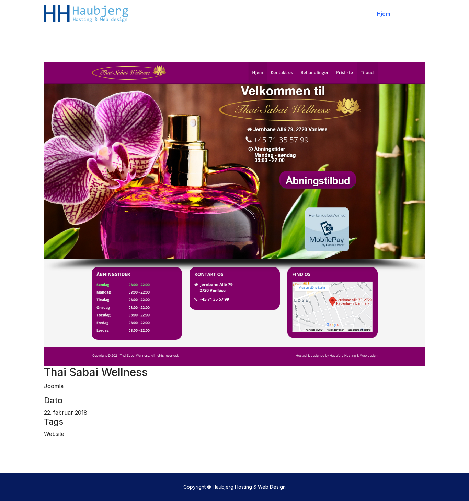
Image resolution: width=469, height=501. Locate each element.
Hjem (383, 13)
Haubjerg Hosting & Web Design (249, 487)
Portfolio (412, 13)
